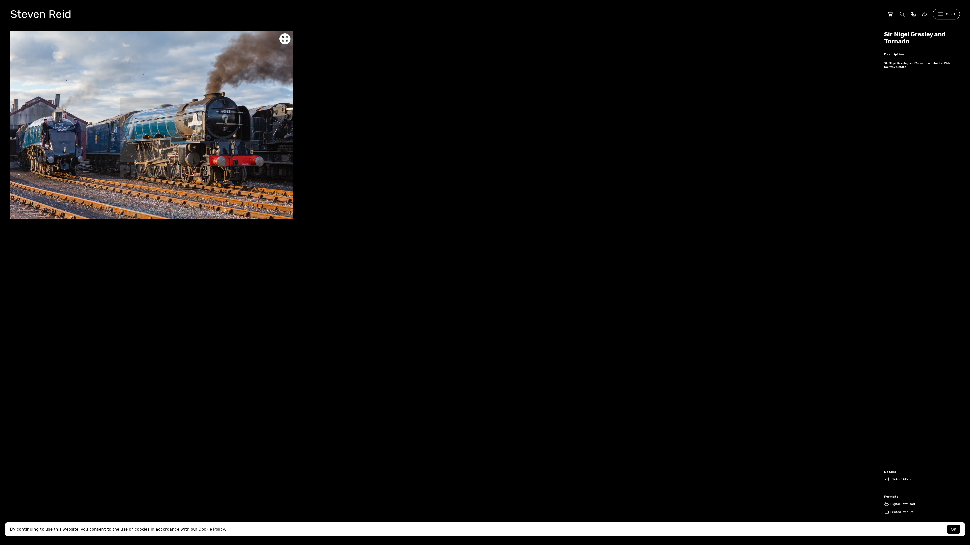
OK (953, 529)
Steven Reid (40, 14)
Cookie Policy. (212, 529)
